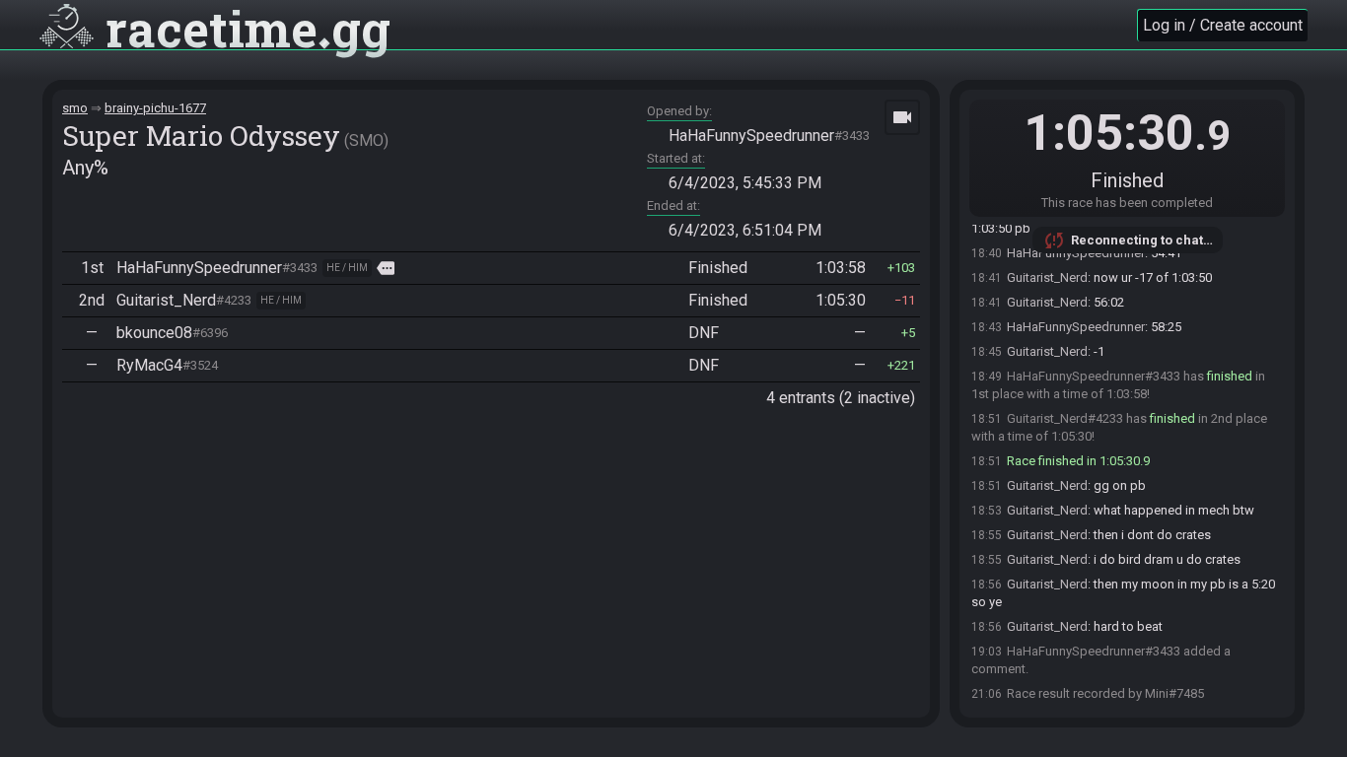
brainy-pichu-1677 (155, 108)
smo (75, 108)
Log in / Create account (1223, 25)
